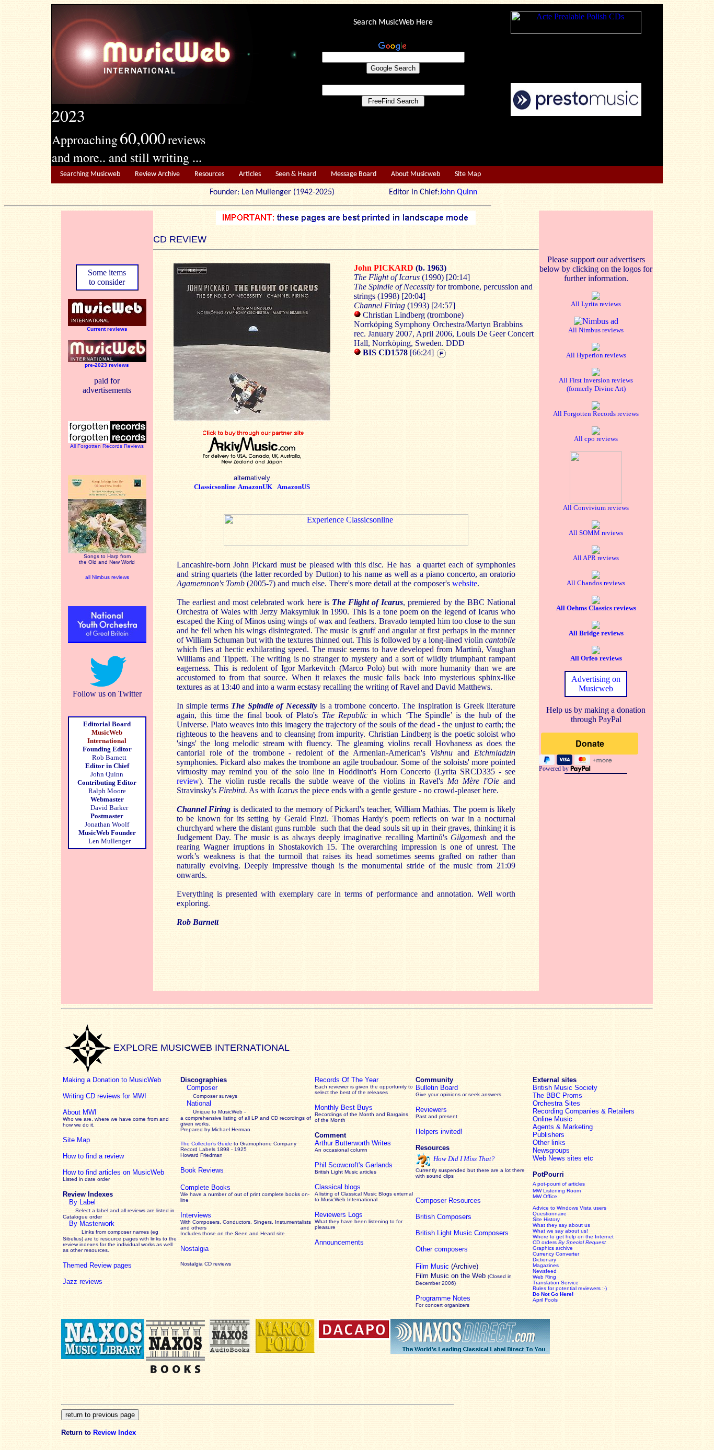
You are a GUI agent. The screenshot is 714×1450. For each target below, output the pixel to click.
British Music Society (565, 1088)
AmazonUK (255, 487)
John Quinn (458, 192)
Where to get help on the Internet (573, 1236)
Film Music (432, 1266)
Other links (549, 1142)
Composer (202, 1088)
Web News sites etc (563, 1158)
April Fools (545, 1300)
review (188, 780)
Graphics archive (553, 1248)
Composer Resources (448, 1200)
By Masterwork (91, 1223)
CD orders (569, 1242)
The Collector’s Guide (206, 1143)
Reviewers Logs (339, 1215)
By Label (82, 1202)
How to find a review (93, 1156)
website (464, 583)
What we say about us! (560, 1231)
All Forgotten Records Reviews (107, 446)
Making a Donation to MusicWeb (112, 1080)
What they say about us (561, 1225)
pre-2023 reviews (107, 365)
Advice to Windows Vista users (569, 1208)
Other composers (442, 1249)
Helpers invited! (439, 1131)
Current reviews (107, 329)
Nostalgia (194, 1248)
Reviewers (431, 1109)
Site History (546, 1219)
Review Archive (157, 174)
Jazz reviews (82, 1281)
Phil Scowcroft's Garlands (354, 1165)
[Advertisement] (480, 141)
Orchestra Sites (556, 1103)
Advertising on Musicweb (595, 684)
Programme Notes (443, 1298)
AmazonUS (293, 487)
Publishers (549, 1135)
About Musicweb (415, 174)
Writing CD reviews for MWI (104, 1096)
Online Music (552, 1119)
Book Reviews (202, 1170)
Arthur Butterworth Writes (353, 1143)
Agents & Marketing (563, 1127)
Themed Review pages (97, 1265)
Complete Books (205, 1187)
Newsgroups (551, 1150)
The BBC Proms (557, 1095)
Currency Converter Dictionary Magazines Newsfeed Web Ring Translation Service (556, 1268)
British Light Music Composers (462, 1233)
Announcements (339, 1242)
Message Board (353, 174)
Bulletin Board (437, 1088)
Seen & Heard (295, 174)
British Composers (443, 1217)
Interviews (195, 1215)
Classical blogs (338, 1187)
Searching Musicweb (90, 174)
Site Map (468, 174)
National (199, 1103)
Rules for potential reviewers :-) (570, 1288)
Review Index (114, 1432)
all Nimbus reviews (107, 577)
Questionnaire (550, 1213)
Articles (250, 174)
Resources (209, 174)
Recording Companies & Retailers (584, 1111)
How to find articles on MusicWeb (113, 1172)
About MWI (80, 1112)
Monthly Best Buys (344, 1107)
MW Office (545, 1196)
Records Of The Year (346, 1080)
